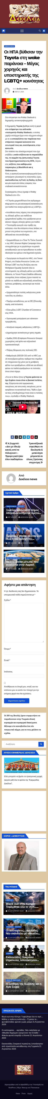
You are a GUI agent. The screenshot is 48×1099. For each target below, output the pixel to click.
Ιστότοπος (8, 672)
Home (18, 1093)
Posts (24, 1093)
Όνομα (7, 649)
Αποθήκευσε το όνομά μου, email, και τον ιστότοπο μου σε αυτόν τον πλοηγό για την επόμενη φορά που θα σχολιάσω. (21, 690)
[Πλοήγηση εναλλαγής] (22, 31)
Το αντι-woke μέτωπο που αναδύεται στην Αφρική (22, 563)
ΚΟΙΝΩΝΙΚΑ (10, 926)
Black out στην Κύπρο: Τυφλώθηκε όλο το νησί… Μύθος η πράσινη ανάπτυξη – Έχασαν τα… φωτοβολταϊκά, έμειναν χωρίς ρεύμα (22, 1019)
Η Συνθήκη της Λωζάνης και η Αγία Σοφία (23, 985)
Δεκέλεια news (22, 89)
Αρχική (29, 1093)
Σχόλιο (7, 600)
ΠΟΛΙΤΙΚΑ (21, 506)
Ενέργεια (9, 900)
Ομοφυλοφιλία (9, 46)
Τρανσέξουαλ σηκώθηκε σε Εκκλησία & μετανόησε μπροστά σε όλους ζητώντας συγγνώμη (34, 453)
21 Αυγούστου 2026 (16, 911)
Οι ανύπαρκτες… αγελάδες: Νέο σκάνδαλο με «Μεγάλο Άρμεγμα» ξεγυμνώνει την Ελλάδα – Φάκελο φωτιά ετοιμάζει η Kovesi (21, 1032)
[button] (40, 31)
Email (7, 660)
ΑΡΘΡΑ (9, 980)
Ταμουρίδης (16, 980)
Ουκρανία (10, 953)
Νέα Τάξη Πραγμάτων (13, 558)
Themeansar (35, 1088)
